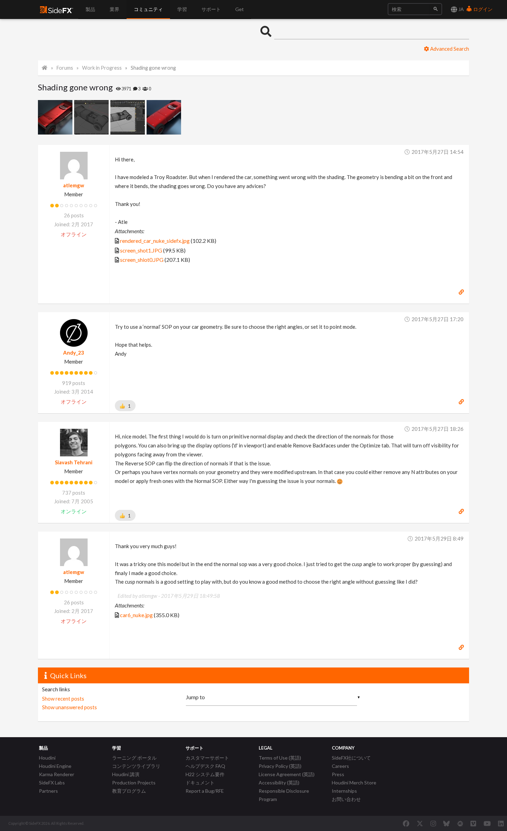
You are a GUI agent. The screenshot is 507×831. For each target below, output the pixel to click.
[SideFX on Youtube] (487, 823)
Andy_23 (73, 352)
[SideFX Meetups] (460, 823)
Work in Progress (102, 68)
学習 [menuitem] (182, 9)
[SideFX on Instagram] (433, 823)
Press (338, 774)
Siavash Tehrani (73, 462)
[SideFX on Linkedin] (501, 823)
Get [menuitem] (239, 9)
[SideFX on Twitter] (420, 823)
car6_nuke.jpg (136, 615)
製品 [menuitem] (90, 9)
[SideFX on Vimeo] (473, 823)
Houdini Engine (55, 766)
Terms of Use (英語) (280, 758)
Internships (344, 791)
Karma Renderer (56, 774)
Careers (340, 766)
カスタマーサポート (207, 758)
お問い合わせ (346, 799)
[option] (56, 117)
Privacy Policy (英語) (280, 766)
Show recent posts (63, 698)
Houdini (47, 758)
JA (460, 9)
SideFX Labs (52, 782)
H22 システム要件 (205, 774)
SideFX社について (351, 758)
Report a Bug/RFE (205, 791)
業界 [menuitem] (114, 9)
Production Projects (134, 782)
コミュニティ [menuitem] (148, 9)
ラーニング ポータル (134, 758)
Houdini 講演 (125, 774)
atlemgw (73, 185)
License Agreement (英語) (287, 774)
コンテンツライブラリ (136, 766)
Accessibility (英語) (279, 782)
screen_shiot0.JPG (141, 259)
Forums (65, 68)
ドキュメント (200, 782)
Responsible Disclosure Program (284, 795)
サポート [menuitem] (211, 9)
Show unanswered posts (69, 707)
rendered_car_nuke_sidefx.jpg (155, 240)
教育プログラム (129, 791)
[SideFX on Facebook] (406, 823)
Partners (48, 791)
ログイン (482, 9)
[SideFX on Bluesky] (446, 823)
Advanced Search (449, 49)
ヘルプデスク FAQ (205, 766)
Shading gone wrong (153, 68)
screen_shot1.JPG (141, 250)
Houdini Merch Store (354, 782)
